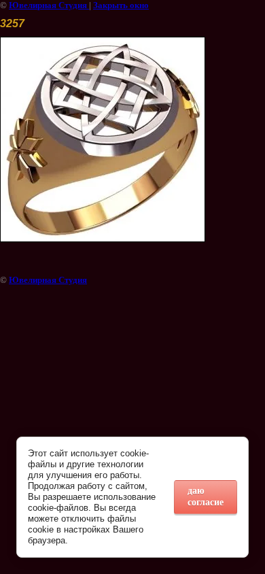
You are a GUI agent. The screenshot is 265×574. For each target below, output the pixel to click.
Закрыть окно (121, 5)
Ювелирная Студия (49, 5)
